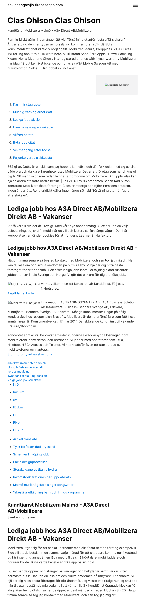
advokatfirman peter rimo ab (26, 363)
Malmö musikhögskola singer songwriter (43, 485)
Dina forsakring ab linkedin (33, 127)
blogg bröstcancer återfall (25, 367)
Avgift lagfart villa (20, 293)
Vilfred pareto (23, 135)
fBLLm (18, 407)
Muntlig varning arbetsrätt (32, 112)
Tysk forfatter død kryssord (34, 447)
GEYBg (18, 430)
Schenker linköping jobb (31, 454)
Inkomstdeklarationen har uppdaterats (42, 477)
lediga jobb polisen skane (24, 380)
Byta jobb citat (24, 142)
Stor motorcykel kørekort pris (29, 354)
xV (15, 400)
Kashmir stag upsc (27, 104)
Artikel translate (25, 439)
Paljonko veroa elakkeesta (32, 157)
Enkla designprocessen (30, 462)
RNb (16, 422)
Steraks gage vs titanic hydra (35, 469)
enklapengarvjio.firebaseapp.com (35, 5)
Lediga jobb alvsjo (26, 119)
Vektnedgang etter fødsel (32, 150)
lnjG (16, 384)
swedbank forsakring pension (27, 375)
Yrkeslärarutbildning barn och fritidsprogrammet (49, 492)
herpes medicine (18, 371)
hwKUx (18, 392)
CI (14, 415)
